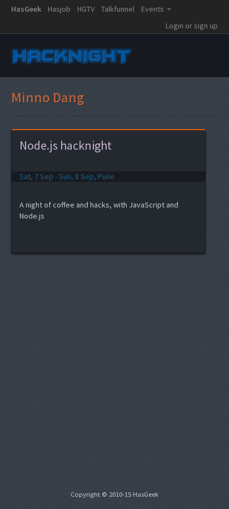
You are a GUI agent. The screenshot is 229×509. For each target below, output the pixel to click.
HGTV (85, 9)
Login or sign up (192, 26)
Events (152, 9)
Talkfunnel (118, 9)
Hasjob (59, 9)
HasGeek (26, 9)
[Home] (72, 66)
